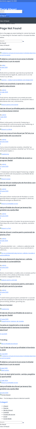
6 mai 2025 (3, 334)
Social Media (7, 419)
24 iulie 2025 (4, 92)
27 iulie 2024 (4, 381)
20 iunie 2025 (4, 267)
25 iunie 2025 (4, 191)
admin (4, 90)
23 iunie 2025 (4, 216)
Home (2, 23)
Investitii (6, 412)
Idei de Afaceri (8, 410)
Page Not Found (9, 23)
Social (5, 417)
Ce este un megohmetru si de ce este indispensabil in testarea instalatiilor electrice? (14, 327)
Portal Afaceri (11, 4)
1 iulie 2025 (3, 117)
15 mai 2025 (4, 354)
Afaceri (5, 406)
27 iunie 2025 (4, 166)
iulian (3, 65)
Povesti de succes (9, 415)
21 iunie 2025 (4, 241)
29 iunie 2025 (4, 142)
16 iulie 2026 (4, 67)
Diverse (5, 408)
